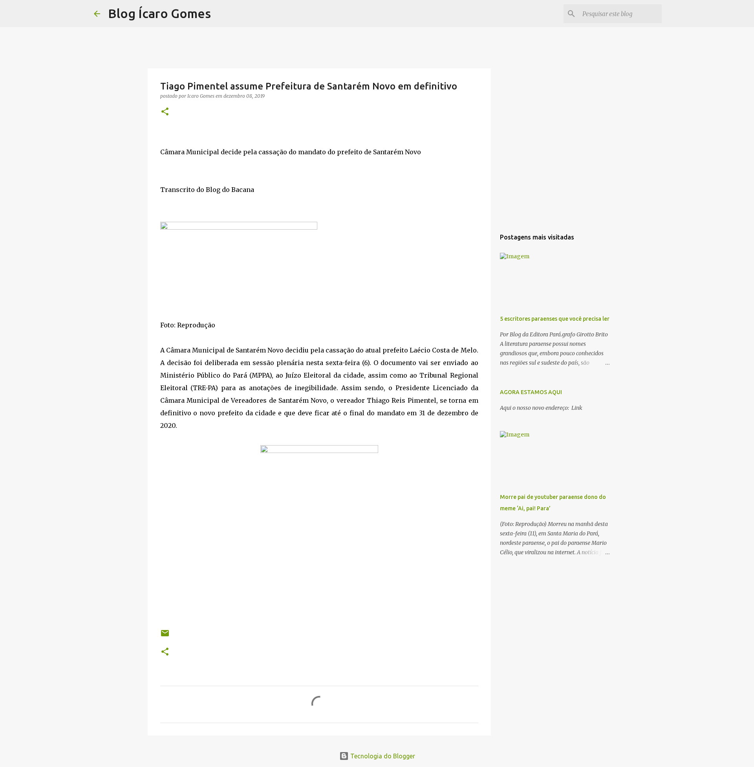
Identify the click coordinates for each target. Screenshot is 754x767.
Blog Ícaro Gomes (159, 13)
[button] (165, 112)
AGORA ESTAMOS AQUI (531, 392)
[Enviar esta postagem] (165, 636)
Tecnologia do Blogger (382, 756)
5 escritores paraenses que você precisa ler (554, 319)
